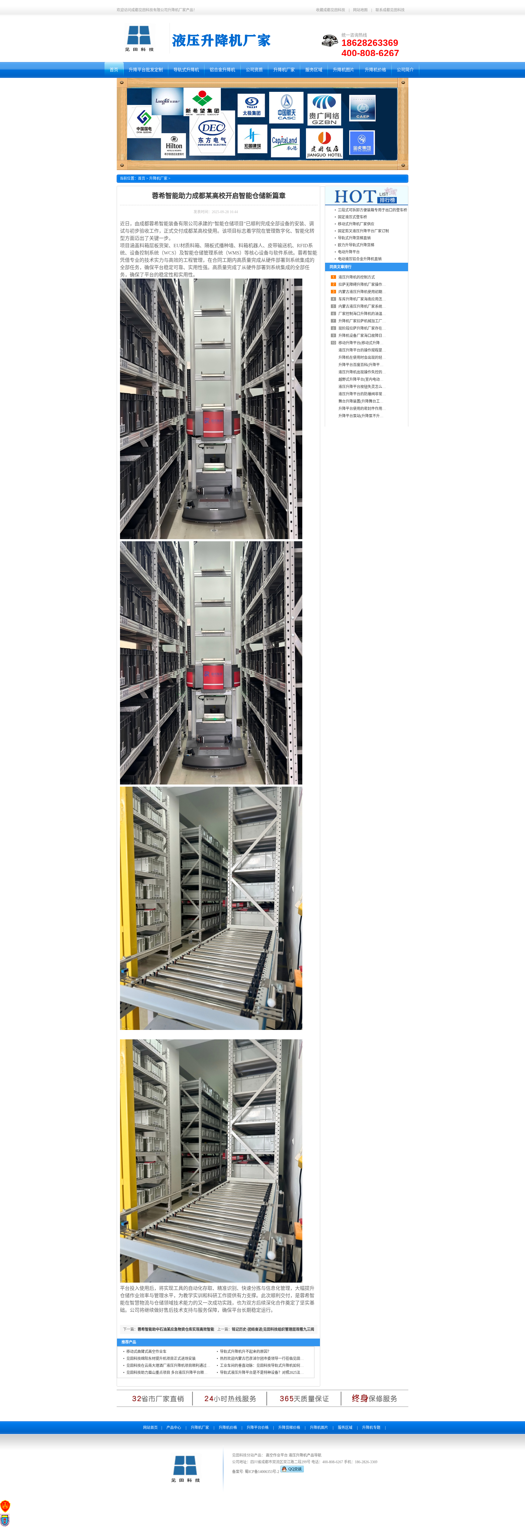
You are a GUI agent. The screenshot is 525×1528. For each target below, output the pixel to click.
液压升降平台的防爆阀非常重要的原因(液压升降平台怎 (382, 394)
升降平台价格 (258, 1428)
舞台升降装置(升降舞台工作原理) (365, 401)
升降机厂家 (158, 178)
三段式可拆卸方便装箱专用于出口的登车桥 (372, 210)
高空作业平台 (277, 1455)
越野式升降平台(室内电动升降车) (365, 379)
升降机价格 (228, 1428)
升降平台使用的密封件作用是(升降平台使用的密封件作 (382, 409)
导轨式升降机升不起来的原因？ (245, 1352)
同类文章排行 (341, 267)
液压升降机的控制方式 (356, 277)
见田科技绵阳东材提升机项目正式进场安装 (161, 1358)
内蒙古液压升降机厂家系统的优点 (365, 306)
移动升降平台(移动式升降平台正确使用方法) (374, 343)
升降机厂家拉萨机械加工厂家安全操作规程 (373, 321)
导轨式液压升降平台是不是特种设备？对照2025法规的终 (265, 1372)
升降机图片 (319, 1428)
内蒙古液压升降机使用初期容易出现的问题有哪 (376, 292)
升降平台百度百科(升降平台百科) (365, 365)
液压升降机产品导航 (305, 1455)
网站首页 (150, 1428)
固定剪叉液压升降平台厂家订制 (363, 231)
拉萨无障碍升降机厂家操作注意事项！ (369, 284)
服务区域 (345, 1428)
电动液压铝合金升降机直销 (360, 259)
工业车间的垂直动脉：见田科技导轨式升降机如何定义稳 (265, 1365)
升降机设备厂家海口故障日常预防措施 (369, 336)
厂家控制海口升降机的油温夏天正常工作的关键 (376, 314)
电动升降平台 (349, 252)
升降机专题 (371, 1428)
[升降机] (139, 52)
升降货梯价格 (289, 1428)
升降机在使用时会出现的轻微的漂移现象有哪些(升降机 (382, 357)
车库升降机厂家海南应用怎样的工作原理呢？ (374, 299)
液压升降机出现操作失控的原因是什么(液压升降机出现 (382, 372)
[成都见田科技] (185, 1483)
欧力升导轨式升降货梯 (356, 245)
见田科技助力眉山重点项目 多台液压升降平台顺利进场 (170, 1372)
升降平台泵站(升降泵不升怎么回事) (367, 416)
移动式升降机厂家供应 (356, 224)
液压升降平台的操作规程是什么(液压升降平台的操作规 (382, 350)
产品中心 (173, 1428)
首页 (141, 178)
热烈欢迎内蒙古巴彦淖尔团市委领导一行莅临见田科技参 (265, 1358)
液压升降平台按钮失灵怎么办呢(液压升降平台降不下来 (382, 387)
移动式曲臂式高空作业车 (146, 1352)
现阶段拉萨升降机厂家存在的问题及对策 (371, 328)
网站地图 (360, 10)
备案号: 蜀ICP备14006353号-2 (256, 1472)
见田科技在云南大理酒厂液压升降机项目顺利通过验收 (170, 1365)
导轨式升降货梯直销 (354, 238)
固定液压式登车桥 (352, 217)
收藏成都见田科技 (330, 10)
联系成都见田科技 (390, 10)
